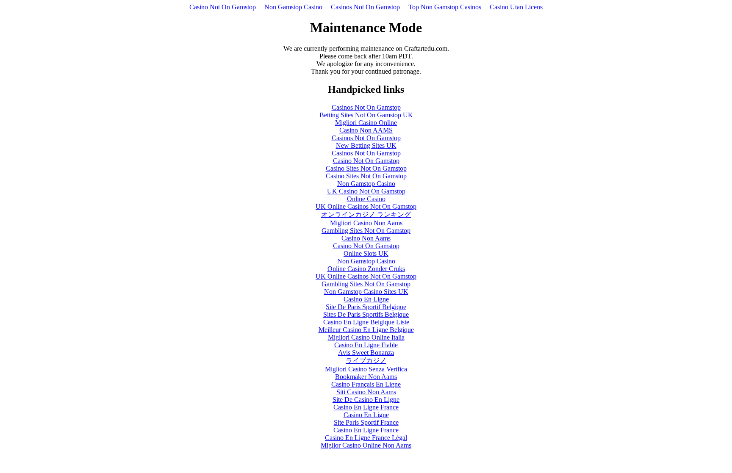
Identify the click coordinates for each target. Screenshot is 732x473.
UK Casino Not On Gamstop (366, 191)
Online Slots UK (366, 253)
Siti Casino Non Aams (366, 392)
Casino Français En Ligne (366, 384)
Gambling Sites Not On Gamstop (366, 230)
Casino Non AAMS (366, 130)
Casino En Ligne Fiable (366, 345)
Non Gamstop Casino (293, 7)
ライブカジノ (366, 360)
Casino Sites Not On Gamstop (366, 168)
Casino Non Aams (366, 238)
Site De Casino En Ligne (366, 399)
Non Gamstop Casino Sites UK (366, 291)
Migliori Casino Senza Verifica (366, 369)
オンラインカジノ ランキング (366, 214)
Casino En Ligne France (366, 407)
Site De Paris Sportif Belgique (366, 306)
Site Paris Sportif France (366, 422)
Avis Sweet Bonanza (366, 352)
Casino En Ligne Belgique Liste (366, 322)
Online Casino (366, 198)
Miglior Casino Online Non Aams (366, 445)
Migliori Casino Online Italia (366, 337)
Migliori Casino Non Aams (366, 223)
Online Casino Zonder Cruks (366, 268)
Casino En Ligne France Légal (366, 437)
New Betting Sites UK (366, 145)
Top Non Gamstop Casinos (444, 7)
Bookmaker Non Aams (366, 376)
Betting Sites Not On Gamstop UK (366, 115)
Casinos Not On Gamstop (365, 7)
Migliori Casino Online (366, 122)
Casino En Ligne (366, 299)
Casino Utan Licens (516, 7)
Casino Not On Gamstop (222, 7)
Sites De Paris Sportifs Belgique (366, 314)
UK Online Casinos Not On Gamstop (366, 206)
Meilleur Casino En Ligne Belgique (366, 329)
